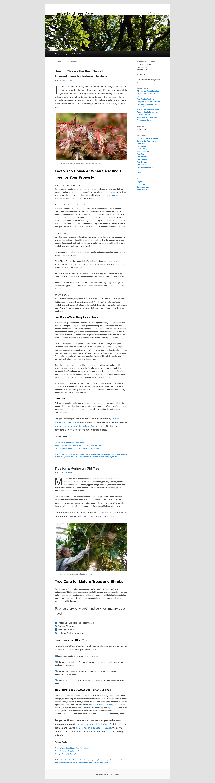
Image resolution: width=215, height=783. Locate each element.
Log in (139, 181)
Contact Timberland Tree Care (91, 723)
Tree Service (73, 762)
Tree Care (64, 454)
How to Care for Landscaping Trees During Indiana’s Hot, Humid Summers (148, 112)
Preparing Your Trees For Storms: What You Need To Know (79, 448)
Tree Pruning (84, 760)
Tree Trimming (142, 170)
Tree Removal (142, 162)
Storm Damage (142, 148)
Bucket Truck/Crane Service (147, 138)
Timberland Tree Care (74, 13)
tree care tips (87, 457)
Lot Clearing (141, 146)
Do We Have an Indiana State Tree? (69, 442)
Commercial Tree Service (146, 141)
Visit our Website (78, 54)
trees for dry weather (110, 457)
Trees (82, 454)
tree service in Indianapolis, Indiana (72, 426)
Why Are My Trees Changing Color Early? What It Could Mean (148, 93)
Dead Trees (141, 143)
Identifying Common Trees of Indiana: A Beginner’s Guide (78, 445)
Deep (67, 748)
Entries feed (141, 184)
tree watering (98, 457)
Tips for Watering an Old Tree (77, 468)
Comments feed (143, 187)
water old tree (94, 762)
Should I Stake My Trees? (65, 754)
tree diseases (64, 762)
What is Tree (60, 748)
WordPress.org (142, 189)
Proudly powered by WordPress (107, 774)
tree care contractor (117, 195)
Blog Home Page (61, 54)
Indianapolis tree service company (102, 704)
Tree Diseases (74, 454)
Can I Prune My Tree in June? (67, 751)
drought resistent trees (112, 454)
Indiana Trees (70, 457)
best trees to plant (97, 454)
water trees (104, 762)
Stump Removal (143, 151)
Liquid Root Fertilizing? (79, 748)
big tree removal (101, 760)
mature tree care (114, 760)
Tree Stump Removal (145, 167)
